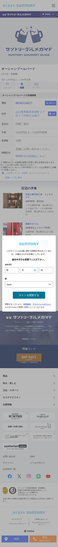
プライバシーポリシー (42, 304)
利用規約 (27, 304)
